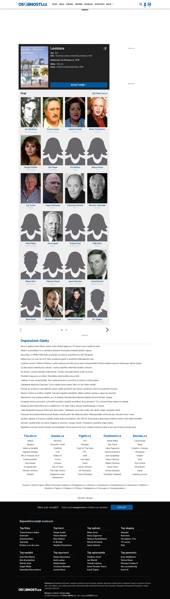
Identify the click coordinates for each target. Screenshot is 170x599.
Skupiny (79, 4)
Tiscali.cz (30, 436)
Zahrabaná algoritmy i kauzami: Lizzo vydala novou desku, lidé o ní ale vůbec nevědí (58, 384)
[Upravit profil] (105, 48)
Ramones (125, 535)
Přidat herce (101, 93)
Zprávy (35, 485)
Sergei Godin (59, 532)
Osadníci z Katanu (140, 448)
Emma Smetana (112, 470)
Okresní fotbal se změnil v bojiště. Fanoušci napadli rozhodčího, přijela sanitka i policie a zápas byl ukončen (68, 393)
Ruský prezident (30, 459)
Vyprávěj (24, 542)
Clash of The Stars (85, 448)
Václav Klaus (127, 560)
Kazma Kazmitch (112, 451)
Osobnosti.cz (112, 436)
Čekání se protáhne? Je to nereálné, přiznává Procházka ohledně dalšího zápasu (56, 350)
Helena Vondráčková (97, 538)
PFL (85, 451)
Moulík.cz (49, 488)
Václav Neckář (60, 535)
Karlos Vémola (85, 466)
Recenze (57, 440)
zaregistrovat (79, 507)
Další (109, 4)
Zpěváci (69, 4)
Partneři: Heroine (85, 498)
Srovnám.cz (104, 488)
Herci (61, 4)
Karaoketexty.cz (118, 485)
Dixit (140, 459)
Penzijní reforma (30, 470)
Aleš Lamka (59, 560)
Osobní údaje (65, 593)
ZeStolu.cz (92, 485)
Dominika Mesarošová (30, 569)
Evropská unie (30, 466)
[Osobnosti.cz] (33, 4)
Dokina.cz (68, 488)
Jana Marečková (27, 556)
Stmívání (24, 535)
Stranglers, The (128, 538)
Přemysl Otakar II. (129, 563)
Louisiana (57, 48)
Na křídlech (140, 466)
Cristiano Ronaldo (61, 566)
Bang (140, 444)
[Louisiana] (34, 66)
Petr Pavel (112, 444)
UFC (85, 440)
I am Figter (85, 459)
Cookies (55, 593)
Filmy (54, 4)
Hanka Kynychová (61, 556)
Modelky (88, 4)
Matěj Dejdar (59, 563)
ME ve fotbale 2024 (30, 455)
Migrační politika (30, 451)
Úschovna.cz (132, 485)
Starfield (57, 448)
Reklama (47, 593)
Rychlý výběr (78, 85)
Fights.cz (85, 436)
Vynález (30, 474)
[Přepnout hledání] (141, 4)
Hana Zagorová (112, 448)
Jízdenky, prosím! (139, 474)
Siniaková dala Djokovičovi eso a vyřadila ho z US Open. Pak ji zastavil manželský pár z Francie (62, 405)
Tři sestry (125, 542)
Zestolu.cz (140, 436)
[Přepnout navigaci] (145, 4)
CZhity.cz (79, 488)
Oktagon (85, 444)
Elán (123, 545)
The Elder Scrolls (57, 470)
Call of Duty (57, 466)
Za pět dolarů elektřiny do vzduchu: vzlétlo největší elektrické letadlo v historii (56, 367)
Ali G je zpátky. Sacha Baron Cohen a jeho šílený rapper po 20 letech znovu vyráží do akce (60, 346)
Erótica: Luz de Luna (29, 545)
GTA (58, 451)
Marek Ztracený (112, 463)
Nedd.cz (143, 485)
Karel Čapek (93, 569)
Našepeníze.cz (90, 488)
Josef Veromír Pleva (96, 566)
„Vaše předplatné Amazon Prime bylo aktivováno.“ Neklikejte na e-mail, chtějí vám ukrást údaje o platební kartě (70, 410)
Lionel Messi (59, 569)
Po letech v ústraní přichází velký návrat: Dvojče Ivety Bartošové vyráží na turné (57, 371)
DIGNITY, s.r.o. (92, 595)
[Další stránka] (106, 330)
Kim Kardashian (112, 455)
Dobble (140, 455)
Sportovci (100, 4)
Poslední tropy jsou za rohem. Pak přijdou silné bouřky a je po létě (50, 376)
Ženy (48, 485)
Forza (57, 459)
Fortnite (57, 463)
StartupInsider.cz (117, 488)
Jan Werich (92, 560)
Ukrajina (30, 444)
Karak (139, 470)
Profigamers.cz (78, 485)
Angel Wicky (25, 566)
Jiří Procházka (85, 470)
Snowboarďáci (26, 538)
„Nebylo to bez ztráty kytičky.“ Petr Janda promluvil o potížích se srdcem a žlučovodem (60, 380)
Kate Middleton (128, 556)
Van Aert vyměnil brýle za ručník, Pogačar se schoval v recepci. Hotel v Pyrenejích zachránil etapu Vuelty (67, 422)
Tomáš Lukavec (94, 563)
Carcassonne (139, 440)
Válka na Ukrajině (30, 448)
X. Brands (57, 542)
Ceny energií (30, 463)
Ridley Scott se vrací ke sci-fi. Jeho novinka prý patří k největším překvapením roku (57, 359)
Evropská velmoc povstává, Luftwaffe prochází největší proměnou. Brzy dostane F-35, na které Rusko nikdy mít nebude (74, 401)
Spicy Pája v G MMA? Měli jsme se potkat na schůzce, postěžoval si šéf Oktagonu (57, 354)
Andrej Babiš (112, 440)
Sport (41, 485)
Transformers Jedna (29, 532)
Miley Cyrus (92, 532)
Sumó (85, 463)
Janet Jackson (93, 545)
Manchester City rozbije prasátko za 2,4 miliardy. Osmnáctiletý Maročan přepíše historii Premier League (66, 397)
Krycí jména (140, 463)
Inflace (30, 440)
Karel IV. (125, 569)
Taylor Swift (112, 466)
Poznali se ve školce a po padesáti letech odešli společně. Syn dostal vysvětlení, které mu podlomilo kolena (69, 388)
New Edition (59, 538)
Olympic (125, 532)
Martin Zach (25, 563)
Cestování (56, 485)
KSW (85, 455)
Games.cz (57, 436)
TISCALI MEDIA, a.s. (68, 595)
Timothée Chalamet (112, 474)
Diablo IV (58, 455)
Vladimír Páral (94, 556)
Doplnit (121, 507)
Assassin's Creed (57, 444)
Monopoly (139, 451)
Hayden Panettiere (62, 545)
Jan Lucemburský (129, 566)
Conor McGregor (85, 474)
